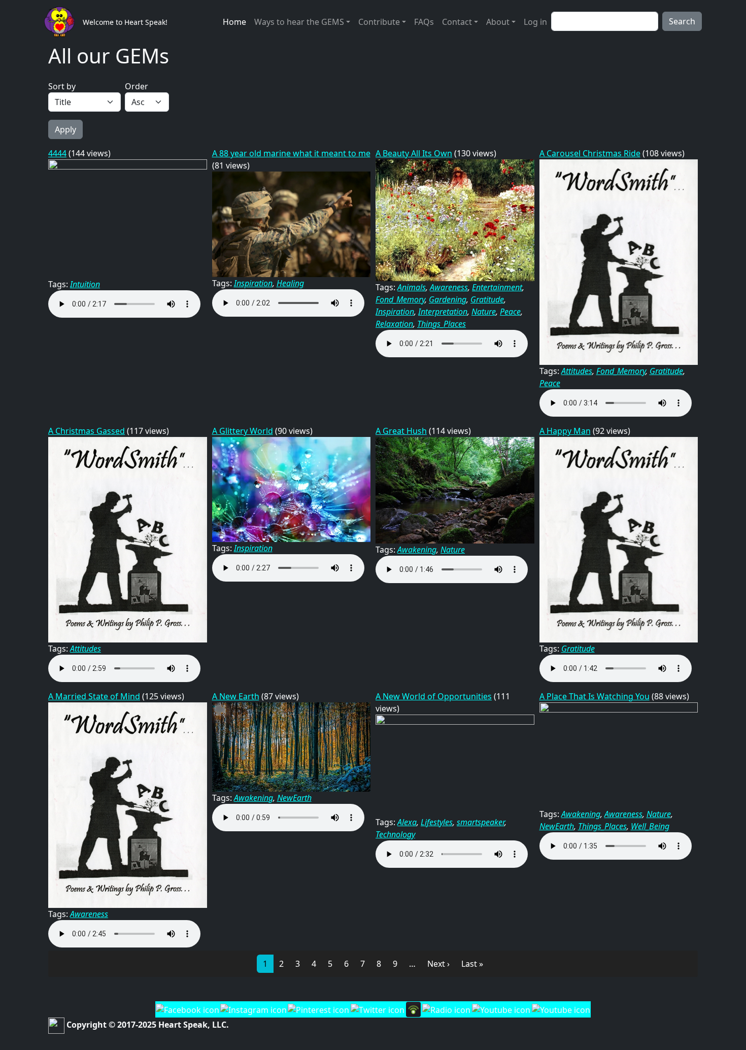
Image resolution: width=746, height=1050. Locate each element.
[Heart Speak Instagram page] (253, 1008)
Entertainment (497, 287)
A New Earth (235, 696)
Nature (483, 311)
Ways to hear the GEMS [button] (299, 21)
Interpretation (442, 311)
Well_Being (650, 826)
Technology (395, 834)
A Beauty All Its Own (414, 153)
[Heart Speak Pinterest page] (318, 1008)
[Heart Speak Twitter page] (377, 1008)
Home (234, 21)
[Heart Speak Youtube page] (500, 1008)
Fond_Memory (400, 299)
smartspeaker (480, 822)
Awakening (416, 549)
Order (136, 86)
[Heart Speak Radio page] (446, 1008)
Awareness (449, 287)
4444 (57, 153)
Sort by (62, 86)
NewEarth (294, 797)
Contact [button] (457, 21)
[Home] (63, 22)
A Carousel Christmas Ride (589, 153)
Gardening (447, 299)
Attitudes (576, 371)
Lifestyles (437, 822)
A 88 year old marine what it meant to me (291, 153)
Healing (290, 283)
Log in (535, 21)
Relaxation (394, 323)
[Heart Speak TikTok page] (560, 1008)
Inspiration (253, 283)
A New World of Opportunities (434, 696)
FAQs (424, 21)
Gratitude (487, 299)
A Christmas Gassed (86, 430)
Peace (510, 311)
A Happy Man (565, 430)
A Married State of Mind (94, 696)
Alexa (407, 822)
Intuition (85, 284)
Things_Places (441, 323)
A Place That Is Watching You (594, 696)
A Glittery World (242, 430)
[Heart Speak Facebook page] (187, 1008)
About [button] (498, 21)
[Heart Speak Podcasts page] (413, 1008)
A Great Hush (401, 430)
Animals (411, 287)
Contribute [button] (379, 21)
